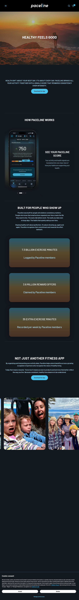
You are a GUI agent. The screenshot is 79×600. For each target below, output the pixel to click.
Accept (20, 591)
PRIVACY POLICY (55, 585)
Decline (58, 591)
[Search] (69, 6)
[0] (72, 6)
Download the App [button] (39, 91)
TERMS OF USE (35, 586)
